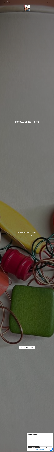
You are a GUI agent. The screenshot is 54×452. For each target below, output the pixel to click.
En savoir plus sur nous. (32, 445)
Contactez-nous (25, 2)
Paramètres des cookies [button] (40, 449)
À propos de (9, 2)
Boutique (4, 2)
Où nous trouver (17, 2)
